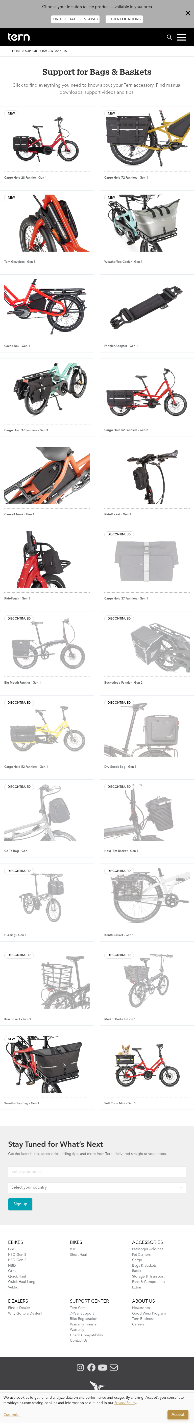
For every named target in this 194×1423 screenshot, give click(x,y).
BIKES (76, 1242)
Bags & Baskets (144, 1265)
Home (16, 51)
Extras (136, 1287)
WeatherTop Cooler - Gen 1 (123, 262)
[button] (181, 37)
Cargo (137, 1260)
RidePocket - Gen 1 (117, 514)
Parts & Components (148, 1282)
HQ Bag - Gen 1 (15, 935)
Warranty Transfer (84, 1324)
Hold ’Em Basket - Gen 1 (121, 851)
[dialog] (97, 1408)
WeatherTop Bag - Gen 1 (21, 1103)
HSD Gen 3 (17, 1255)
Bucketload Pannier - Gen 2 (123, 682)
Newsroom (141, 1308)
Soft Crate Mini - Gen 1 (120, 1103)
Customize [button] (12, 1415)
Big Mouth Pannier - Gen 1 (22, 682)
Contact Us (78, 1340)
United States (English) (75, 19)
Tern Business (143, 1319)
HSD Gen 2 (17, 1260)
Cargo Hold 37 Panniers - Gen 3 (26, 430)
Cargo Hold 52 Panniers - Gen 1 (26, 767)
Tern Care (78, 1308)
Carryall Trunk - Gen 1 (19, 514)
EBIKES (15, 1242)
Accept (178, 1415)
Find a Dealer (19, 1308)
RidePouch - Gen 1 (17, 598)
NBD (12, 1265)
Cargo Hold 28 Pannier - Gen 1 (25, 177)
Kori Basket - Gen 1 (17, 1019)
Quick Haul (17, 1276)
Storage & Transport (148, 1276)
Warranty (77, 1330)
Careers (138, 1324)
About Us (143, 1301)
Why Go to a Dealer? (25, 1313)
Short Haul (78, 1255)
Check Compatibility (86, 1335)
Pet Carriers (141, 1255)
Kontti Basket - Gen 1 (119, 935)
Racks (136, 1271)
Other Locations (124, 19)
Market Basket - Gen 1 (120, 1019)
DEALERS (18, 1301)
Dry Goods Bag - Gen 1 (120, 767)
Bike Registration (83, 1319)
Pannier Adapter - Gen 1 (121, 346)
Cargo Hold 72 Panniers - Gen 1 (126, 177)
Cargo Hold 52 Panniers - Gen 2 (126, 430)
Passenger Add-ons (147, 1249)
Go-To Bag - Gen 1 (17, 851)
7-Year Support (82, 1313)
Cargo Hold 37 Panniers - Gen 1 (126, 598)
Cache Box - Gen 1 (17, 346)
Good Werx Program (149, 1313)
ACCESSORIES (147, 1242)
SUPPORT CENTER (89, 1301)
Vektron (14, 1287)
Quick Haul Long (21, 1282)
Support (32, 51)
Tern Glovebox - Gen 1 (19, 262)
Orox (12, 1271)
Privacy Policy (125, 1403)
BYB (73, 1249)
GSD (12, 1249)
